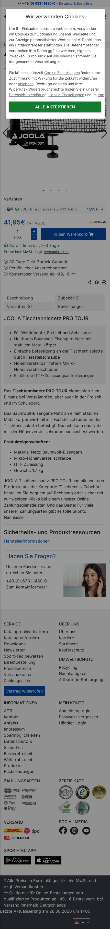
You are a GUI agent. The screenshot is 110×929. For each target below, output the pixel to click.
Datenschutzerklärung (28, 95)
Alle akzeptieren (55, 106)
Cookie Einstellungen (62, 72)
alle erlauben (63, 56)
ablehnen (26, 84)
